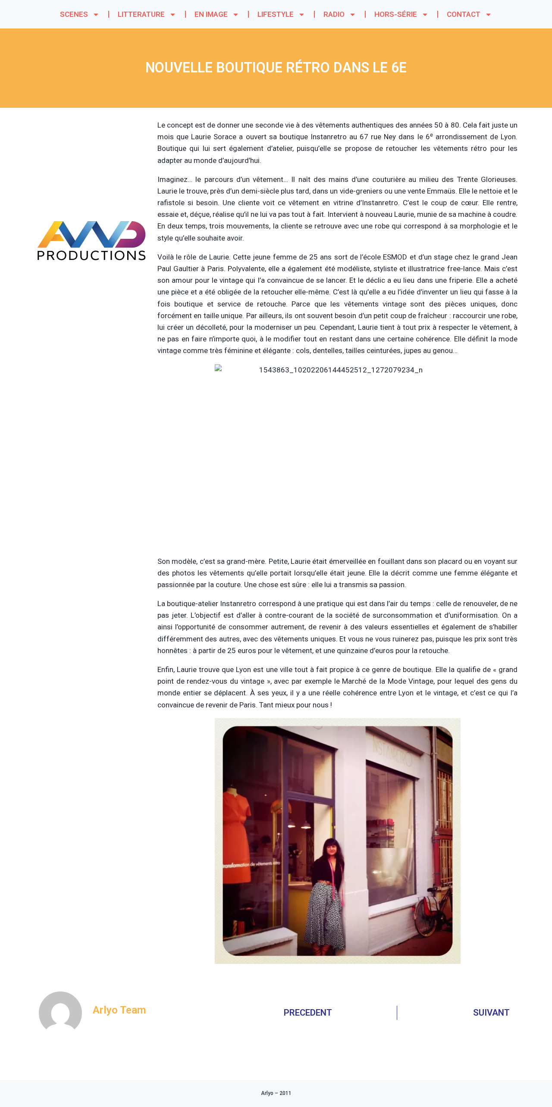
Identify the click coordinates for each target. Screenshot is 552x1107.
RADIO (334, 14)
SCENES (74, 14)
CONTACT (463, 14)
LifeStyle (275, 14)
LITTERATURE (141, 14)
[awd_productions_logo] (92, 293)
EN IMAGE (211, 14)
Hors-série (395, 14)
